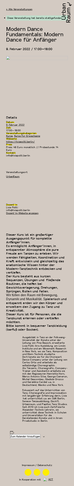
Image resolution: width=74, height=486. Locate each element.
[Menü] (4, 4)
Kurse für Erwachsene (27, 136)
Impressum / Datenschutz (37, 465)
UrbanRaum (13, 176)
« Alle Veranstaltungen (19, 9)
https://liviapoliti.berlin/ (20, 142)
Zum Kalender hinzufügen (25, 436)
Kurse (9, 136)
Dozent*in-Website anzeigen (22, 213)
